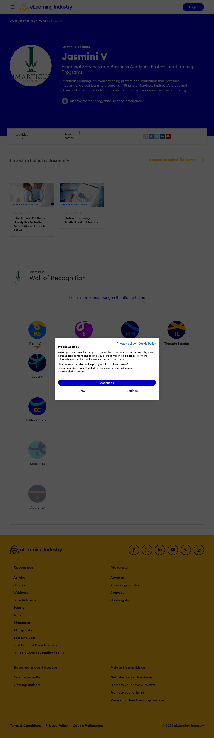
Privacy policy (126, 343)
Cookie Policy (147, 343)
